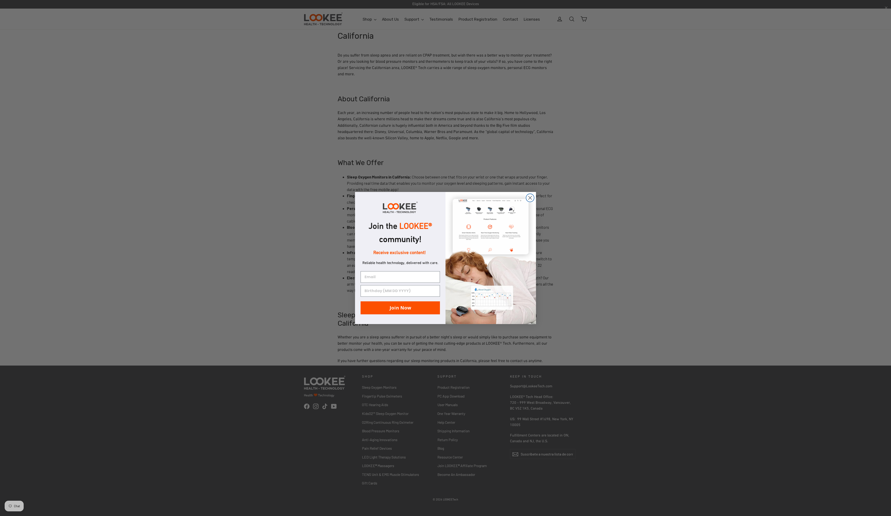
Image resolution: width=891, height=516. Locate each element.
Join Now (400, 308)
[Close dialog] (530, 198)
